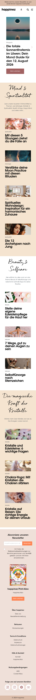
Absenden (27, 543)
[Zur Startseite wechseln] (9, 9)
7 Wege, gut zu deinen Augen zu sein (17, 346)
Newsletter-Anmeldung (18, 616)
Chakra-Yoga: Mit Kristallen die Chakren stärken (17, 480)
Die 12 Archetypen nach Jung (17, 244)
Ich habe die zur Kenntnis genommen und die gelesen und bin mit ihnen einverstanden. (19, 553)
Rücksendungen (18, 628)
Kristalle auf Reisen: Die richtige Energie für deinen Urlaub (17, 514)
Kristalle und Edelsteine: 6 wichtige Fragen (16, 448)
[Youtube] (28, 687)
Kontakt (18, 657)
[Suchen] (28, 9)
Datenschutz (18, 640)
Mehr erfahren (15, 71)
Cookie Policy (18, 674)
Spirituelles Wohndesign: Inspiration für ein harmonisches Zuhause (17, 208)
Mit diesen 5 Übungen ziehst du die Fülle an (16, 138)
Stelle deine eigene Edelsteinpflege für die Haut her (16, 313)
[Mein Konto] (21, 9)
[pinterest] (21, 687)
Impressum (18, 642)
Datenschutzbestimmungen (18, 551)
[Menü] (32, 9)
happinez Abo (18, 659)
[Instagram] (14, 687)
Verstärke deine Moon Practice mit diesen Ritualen (16, 172)
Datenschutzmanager (18, 645)
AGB (29, 553)
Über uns (18, 614)
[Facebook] (7, 687)
